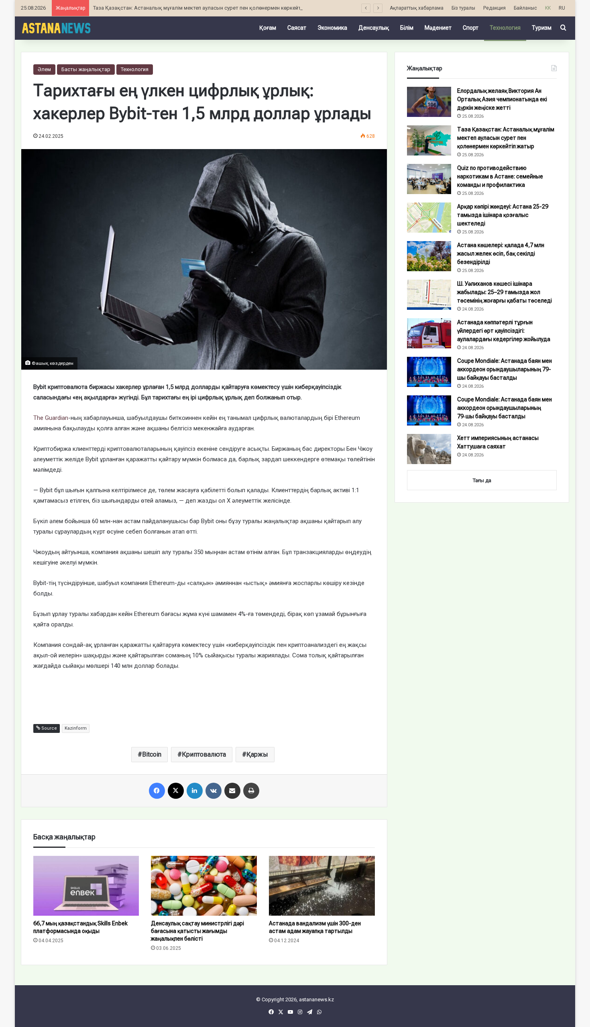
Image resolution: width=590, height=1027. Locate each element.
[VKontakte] (213, 791)
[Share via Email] (232, 791)
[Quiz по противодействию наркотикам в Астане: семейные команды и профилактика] (429, 179)
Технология (505, 28)
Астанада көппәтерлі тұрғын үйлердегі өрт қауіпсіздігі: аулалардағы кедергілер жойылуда (503, 330)
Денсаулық (373, 28)
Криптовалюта (204, 754)
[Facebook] (157, 791)
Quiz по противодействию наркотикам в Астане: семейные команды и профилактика (500, 176)
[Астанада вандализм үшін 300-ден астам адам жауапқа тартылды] (322, 886)
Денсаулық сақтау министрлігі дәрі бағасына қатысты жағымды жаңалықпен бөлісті (197, 931)
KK (548, 8)
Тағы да (482, 480)
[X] (176, 791)
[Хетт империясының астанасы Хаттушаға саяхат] (429, 449)
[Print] (251, 791)
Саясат (296, 28)
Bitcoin (151, 754)
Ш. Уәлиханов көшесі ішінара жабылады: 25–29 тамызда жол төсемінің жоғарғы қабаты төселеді (504, 292)
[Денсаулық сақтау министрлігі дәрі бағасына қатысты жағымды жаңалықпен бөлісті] (204, 886)
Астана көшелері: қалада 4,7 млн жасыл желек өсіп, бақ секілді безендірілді (500, 253)
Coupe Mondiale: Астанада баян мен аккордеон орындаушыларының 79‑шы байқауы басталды (504, 407)
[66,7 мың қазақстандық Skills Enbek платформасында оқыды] (86, 886)
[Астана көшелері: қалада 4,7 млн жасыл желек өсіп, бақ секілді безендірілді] (429, 256)
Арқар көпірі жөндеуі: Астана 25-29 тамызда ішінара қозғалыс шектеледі (502, 215)
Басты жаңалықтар (85, 69)
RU (562, 8)
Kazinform (76, 728)
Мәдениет (438, 28)
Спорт (470, 28)
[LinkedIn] (195, 791)
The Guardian (50, 417)
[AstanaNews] (56, 28)
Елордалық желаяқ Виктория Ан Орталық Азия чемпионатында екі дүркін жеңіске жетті (502, 99)
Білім (406, 28)
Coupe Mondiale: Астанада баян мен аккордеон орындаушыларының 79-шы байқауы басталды (504, 369)
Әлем (44, 69)
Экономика (332, 28)
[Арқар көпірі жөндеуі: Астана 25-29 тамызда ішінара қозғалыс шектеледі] (429, 218)
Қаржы (257, 754)
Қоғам (267, 28)
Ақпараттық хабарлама (417, 8)
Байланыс (525, 8)
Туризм (541, 28)
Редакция (494, 8)
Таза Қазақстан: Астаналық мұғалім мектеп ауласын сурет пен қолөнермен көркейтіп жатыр (208, 8)
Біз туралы (463, 8)
